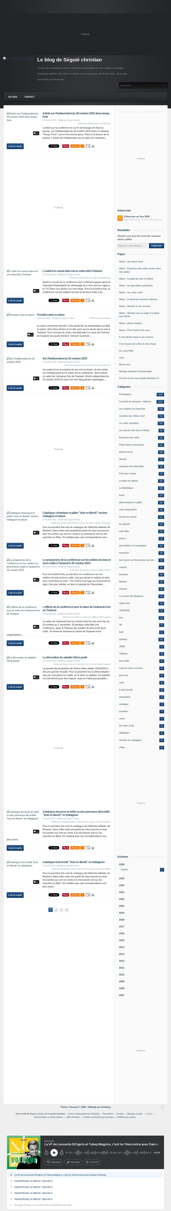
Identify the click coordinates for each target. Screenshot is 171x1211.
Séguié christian (37, 1114)
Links (121, 357)
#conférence (105, 123)
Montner (123, 581)
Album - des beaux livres (131, 261)
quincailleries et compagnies (132, 545)
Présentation (125, 394)
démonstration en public (130, 502)
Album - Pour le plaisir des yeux (134, 330)
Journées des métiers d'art (132, 416)
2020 (121, 906)
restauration (124, 697)
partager (75, 1162)
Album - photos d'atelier (130, 323)
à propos (94, 1162)
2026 (121, 864)
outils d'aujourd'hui (128, 509)
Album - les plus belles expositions (136, 285)
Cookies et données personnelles (98, 1117)
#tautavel (89, 365)
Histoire (122, 459)
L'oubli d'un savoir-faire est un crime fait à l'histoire (72, 271)
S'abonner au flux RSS (136, 216)
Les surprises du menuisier (132, 408)
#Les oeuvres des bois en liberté (87, 523)
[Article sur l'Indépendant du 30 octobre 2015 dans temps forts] (23, 120)
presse (122, 538)
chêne (122, 747)
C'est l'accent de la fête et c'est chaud (137, 344)
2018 (121, 919)
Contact (29, 97)
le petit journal (126, 689)
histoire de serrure (127, 517)
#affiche (95, 617)
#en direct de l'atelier (94, 664)
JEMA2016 (124, 610)
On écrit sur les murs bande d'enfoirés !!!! (139, 378)
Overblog (106, 1107)
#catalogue (106, 523)
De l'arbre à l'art (126, 725)
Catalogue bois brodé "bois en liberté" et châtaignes (74, 862)
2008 (121, 988)
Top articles (108, 1114)
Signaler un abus (135, 1114)
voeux (122, 718)
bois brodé (124, 661)
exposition (124, 553)
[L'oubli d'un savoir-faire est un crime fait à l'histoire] (23, 274)
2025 (121, 878)
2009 (121, 981)
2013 (121, 954)
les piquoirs (124, 524)
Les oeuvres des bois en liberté (134, 430)
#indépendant (79, 365)
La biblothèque (126, 488)
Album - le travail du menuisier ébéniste (138, 299)
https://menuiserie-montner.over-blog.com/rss (144, 219)
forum (122, 495)
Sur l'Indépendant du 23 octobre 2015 (65, 358)
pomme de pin (126, 452)
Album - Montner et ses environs (135, 306)
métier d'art (124, 603)
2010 (121, 974)
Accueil (13, 97)
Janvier (124, 869)
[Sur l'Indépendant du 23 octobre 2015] (23, 362)
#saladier (107, 664)
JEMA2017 (124, 733)
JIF (120, 625)
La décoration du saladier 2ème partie (65, 657)
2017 (121, 926)
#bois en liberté (67, 523)
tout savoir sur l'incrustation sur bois (136, 560)
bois (121, 617)
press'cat (123, 675)
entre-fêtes (124, 531)
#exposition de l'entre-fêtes (74, 664)
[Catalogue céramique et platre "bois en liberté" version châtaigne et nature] (23, 519)
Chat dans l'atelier (127, 473)
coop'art (123, 567)
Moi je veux (124, 364)
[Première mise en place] (20, 314)
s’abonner (56, 1162)
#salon (96, 365)
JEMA (122, 646)
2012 (121, 961)
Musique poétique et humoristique (135, 371)
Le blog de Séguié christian (69, 59)
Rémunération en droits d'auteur (48, 1117)
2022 (121, 892)
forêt (121, 632)
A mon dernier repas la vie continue (136, 337)
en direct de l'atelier (128, 481)
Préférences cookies (126, 1117)
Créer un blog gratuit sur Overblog (83, 1114)
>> (66, 909)
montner (123, 589)
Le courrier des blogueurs (131, 596)
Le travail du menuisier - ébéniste (135, 401)
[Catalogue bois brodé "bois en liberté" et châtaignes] (23, 865)
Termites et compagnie (130, 740)
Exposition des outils (129, 437)
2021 (121, 899)
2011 (121, 967)
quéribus (123, 639)
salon (121, 682)
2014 (121, 947)
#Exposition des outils (88, 278)
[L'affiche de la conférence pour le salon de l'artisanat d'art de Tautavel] (23, 613)
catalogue (123, 704)
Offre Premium (73, 1117)
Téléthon (123, 653)
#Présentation (93, 123)
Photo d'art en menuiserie (131, 444)
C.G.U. (150, 1114)
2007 (121, 995)
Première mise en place (50, 314)
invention (123, 711)
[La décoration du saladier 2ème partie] (23, 660)
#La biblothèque (104, 278)
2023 (121, 885)
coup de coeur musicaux (131, 668)
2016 (121, 933)
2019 (121, 912)
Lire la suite (15, 146)
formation (123, 574)
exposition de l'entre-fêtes (131, 466)
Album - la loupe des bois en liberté (136, 278)
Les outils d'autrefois (129, 423)
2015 (121, 940)
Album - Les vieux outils (130, 292)
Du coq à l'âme (126, 350)
